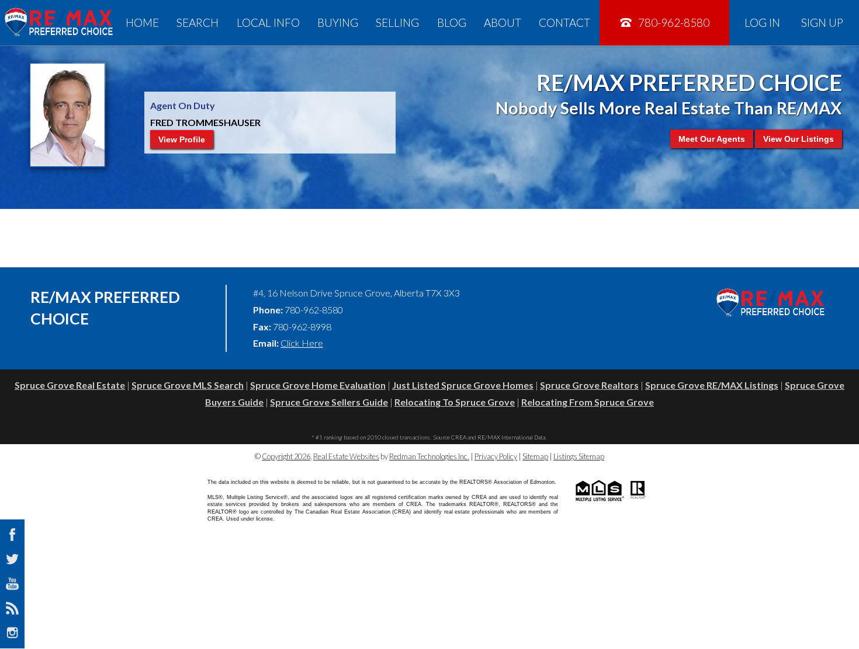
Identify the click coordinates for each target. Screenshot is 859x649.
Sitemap (535, 456)
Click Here (301, 342)
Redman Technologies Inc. (429, 456)
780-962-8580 (672, 22)
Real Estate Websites (346, 456)
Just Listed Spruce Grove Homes (463, 384)
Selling (397, 22)
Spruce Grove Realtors (589, 384)
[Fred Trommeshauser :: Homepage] (58, 22)
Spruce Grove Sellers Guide (329, 401)
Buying (337, 22)
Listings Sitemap (578, 456)
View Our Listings (798, 139)
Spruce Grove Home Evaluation (318, 384)
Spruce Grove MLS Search (187, 384)
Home (142, 22)
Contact (564, 22)
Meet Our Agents (711, 139)
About (502, 22)
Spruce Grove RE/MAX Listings (711, 384)
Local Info (268, 22)
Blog (451, 22)
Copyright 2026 (286, 456)
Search (197, 22)
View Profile (181, 139)
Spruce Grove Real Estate (70, 384)
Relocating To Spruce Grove (454, 401)
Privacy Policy (495, 456)
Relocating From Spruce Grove (587, 401)
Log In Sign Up (793, 22)
